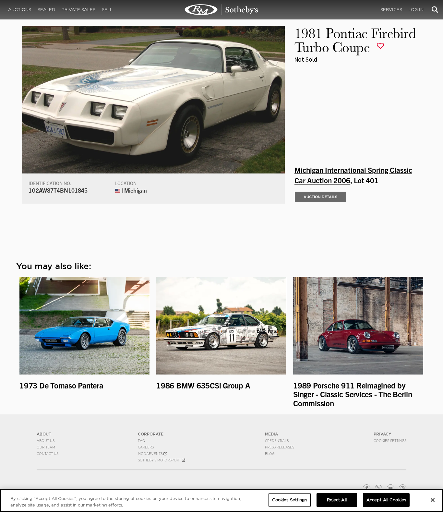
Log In (416, 9)
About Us (45, 441)
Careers (146, 447)
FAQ (141, 441)
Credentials (277, 441)
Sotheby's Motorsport (160, 460)
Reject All (337, 499)
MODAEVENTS (150, 454)
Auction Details (320, 197)
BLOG (270, 454)
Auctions (19, 9)
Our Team (46, 447)
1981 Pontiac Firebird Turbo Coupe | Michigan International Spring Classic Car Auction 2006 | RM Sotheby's (221, 10)
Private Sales (78, 9)
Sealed (46, 9)
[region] (221, 500)
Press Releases (279, 447)
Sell (107, 9)
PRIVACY (382, 434)
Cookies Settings (390, 441)
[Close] (432, 500)
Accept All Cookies (386, 499)
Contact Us (47, 454)
